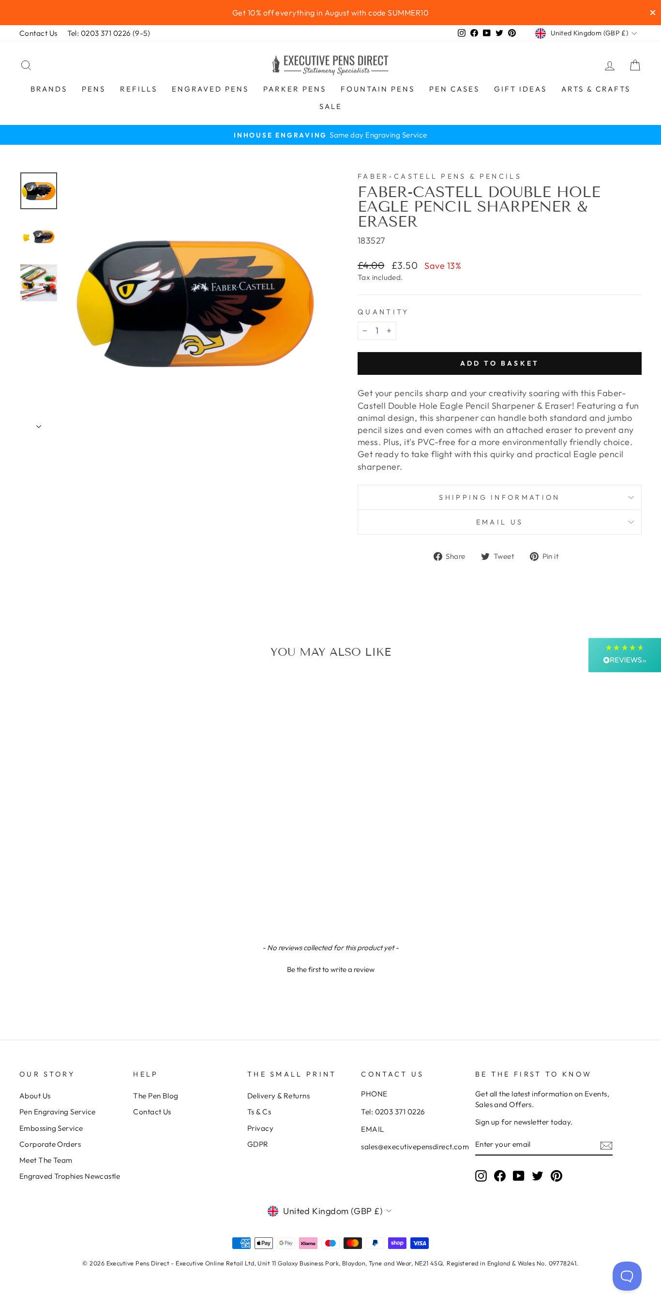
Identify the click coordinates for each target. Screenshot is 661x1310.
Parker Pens (294, 88)
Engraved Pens (210, 88)
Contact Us (38, 33)
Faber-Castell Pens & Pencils (440, 176)
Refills (138, 88)
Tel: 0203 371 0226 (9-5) (108, 33)
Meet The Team (46, 1160)
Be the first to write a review (331, 969)
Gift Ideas (520, 88)
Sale (330, 106)
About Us (35, 1095)
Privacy (260, 1128)
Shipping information (499, 497)
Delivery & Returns (278, 1095)
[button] (330, 968)
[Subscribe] (606, 1145)
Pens (93, 88)
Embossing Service (51, 1128)
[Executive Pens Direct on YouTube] (519, 1176)
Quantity (383, 312)
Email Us (500, 522)
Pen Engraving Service (57, 1111)
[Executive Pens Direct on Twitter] (537, 1176)
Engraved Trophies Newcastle (69, 1176)
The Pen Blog (155, 1095)
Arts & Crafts (596, 88)
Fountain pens (378, 88)
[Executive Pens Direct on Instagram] (481, 1176)
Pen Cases (454, 88)
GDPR (258, 1144)
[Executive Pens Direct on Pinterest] (556, 1176)
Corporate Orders (50, 1144)
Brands (48, 88)
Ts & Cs (259, 1111)
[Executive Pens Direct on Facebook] (500, 1176)
